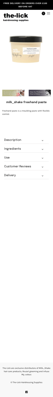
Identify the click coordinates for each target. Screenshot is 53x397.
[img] (26, 392)
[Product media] (26, 49)
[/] (18, 13)
